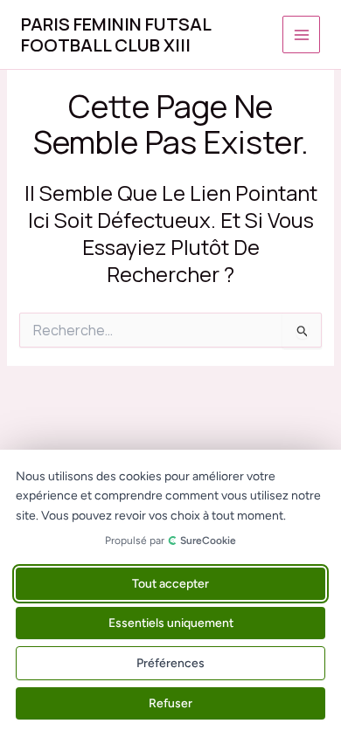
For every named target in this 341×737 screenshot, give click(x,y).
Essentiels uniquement (170, 623)
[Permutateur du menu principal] (301, 34)
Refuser (170, 703)
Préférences (170, 663)
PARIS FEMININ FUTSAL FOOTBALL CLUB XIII (116, 34)
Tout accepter (170, 583)
